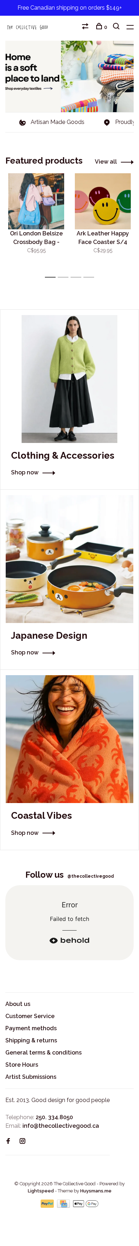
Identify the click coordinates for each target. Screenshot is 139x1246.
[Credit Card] (64, 1205)
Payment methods (31, 1028)
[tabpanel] (36, 222)
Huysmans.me (96, 1190)
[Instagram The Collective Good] (22, 1141)
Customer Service (30, 1016)
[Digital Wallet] (85, 1205)
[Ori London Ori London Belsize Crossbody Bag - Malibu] (36, 201)
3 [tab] (77, 277)
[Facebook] (8, 1141)
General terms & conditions (43, 1052)
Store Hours (21, 1064)
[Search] (117, 27)
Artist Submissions (30, 1076)
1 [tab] (52, 277)
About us (17, 1004)
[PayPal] (48, 1205)
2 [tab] (65, 277)
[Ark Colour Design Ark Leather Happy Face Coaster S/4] (103, 201)
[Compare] (86, 27)
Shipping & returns (31, 1040)
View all (106, 161)
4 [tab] (90, 277)
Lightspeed (41, 1190)
